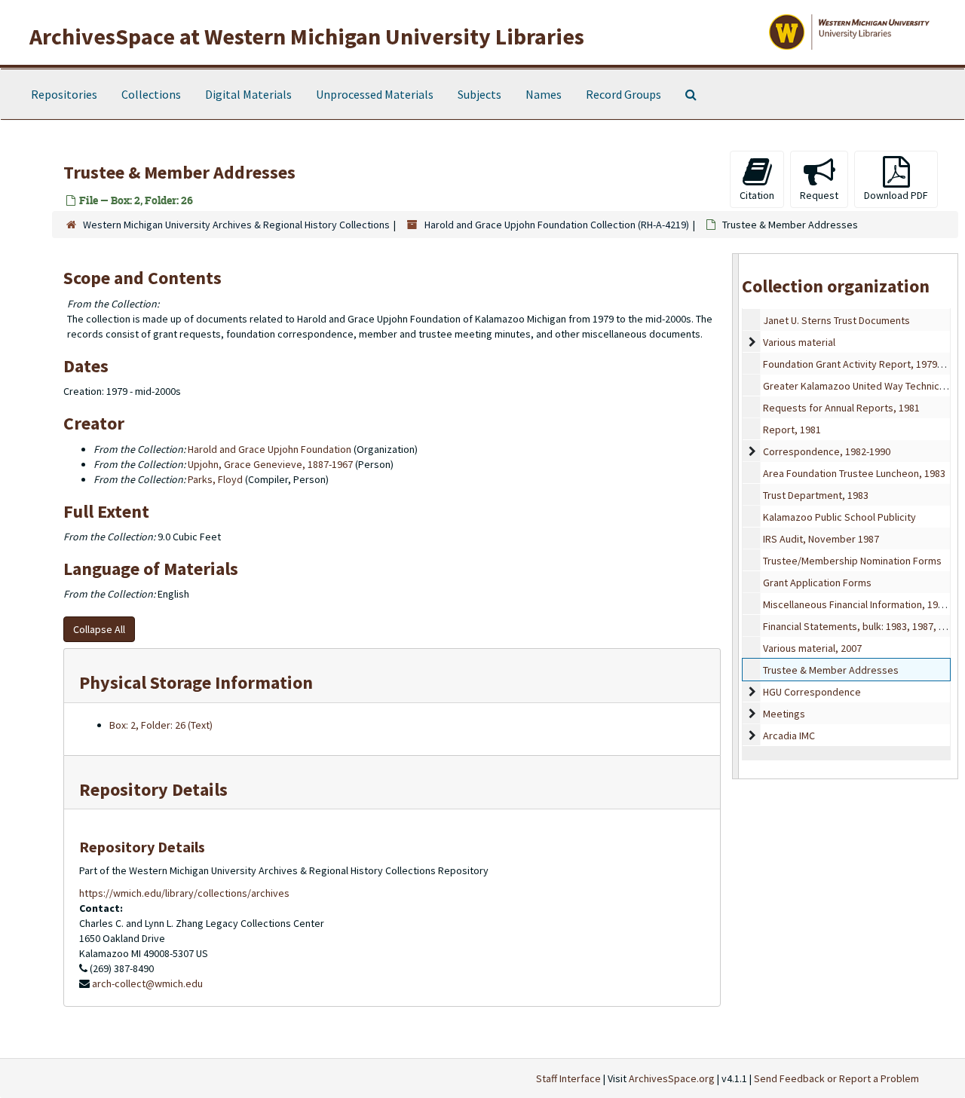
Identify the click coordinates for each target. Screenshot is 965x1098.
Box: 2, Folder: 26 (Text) (161, 725)
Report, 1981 (792, 429)
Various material (799, 342)
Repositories (64, 94)
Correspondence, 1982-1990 (826, 451)
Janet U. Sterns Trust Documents (836, 320)
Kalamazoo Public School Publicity (839, 517)
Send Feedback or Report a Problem (836, 1078)
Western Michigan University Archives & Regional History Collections (236, 224)
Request (819, 195)
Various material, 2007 (812, 648)
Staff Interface (568, 1078)
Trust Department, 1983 (815, 495)
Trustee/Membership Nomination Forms (852, 560)
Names (543, 94)
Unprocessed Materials (374, 94)
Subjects (479, 94)
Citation (757, 195)
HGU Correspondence (812, 692)
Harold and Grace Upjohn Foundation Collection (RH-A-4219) (556, 224)
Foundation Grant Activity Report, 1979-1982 (862, 364)
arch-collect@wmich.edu (147, 983)
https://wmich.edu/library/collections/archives (184, 893)
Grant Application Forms (817, 582)
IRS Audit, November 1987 (821, 539)
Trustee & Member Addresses (831, 670)
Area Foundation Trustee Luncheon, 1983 (854, 473)
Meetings (784, 713)
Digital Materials (248, 94)
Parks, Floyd (215, 479)
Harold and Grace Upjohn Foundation (269, 449)
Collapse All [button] (99, 629)
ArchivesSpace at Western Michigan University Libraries (306, 36)
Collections (151, 94)
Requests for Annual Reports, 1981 (841, 407)
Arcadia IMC (789, 735)
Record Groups (623, 94)
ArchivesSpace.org (672, 1078)
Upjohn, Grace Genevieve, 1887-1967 (270, 464)
